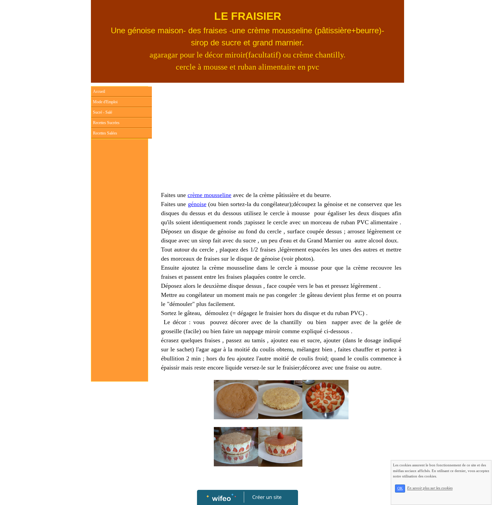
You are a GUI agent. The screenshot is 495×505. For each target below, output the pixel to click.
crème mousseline (209, 195)
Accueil (99, 91)
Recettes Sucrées (106, 122)
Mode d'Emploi (105, 102)
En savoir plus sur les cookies (430, 488)
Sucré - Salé (102, 112)
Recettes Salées (105, 133)
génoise (197, 204)
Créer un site (267, 497)
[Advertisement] (119, 277)
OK (400, 488)
